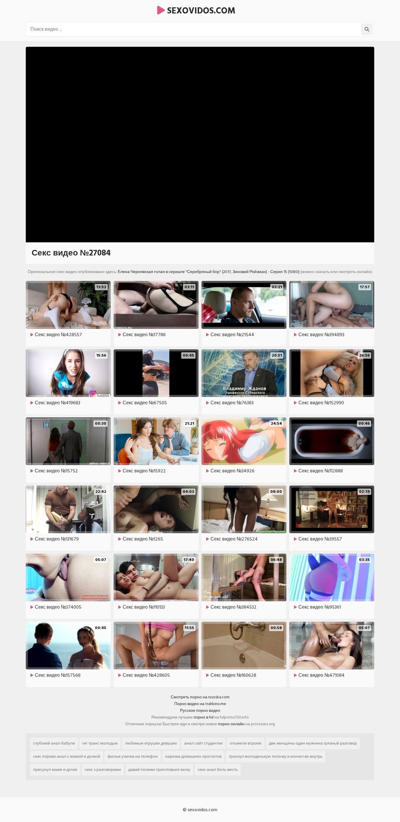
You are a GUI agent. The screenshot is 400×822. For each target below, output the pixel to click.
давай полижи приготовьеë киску (159, 769)
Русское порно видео (200, 710)
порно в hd (203, 717)
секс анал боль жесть (218, 769)
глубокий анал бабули (54, 743)
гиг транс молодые (100, 743)
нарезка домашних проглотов (193, 756)
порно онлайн (231, 724)
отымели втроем (245, 743)
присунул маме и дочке (55, 769)
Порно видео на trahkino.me (200, 703)
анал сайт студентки (203, 743)
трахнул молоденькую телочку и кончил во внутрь (275, 756)
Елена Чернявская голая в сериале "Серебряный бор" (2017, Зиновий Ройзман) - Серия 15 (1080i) (209, 271)
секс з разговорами (103, 769)
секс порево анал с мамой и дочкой (66, 756)
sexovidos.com (200, 11)
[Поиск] (367, 29)
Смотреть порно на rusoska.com (200, 697)
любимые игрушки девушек (151, 743)
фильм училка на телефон (132, 756)
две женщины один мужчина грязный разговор (313, 743)
